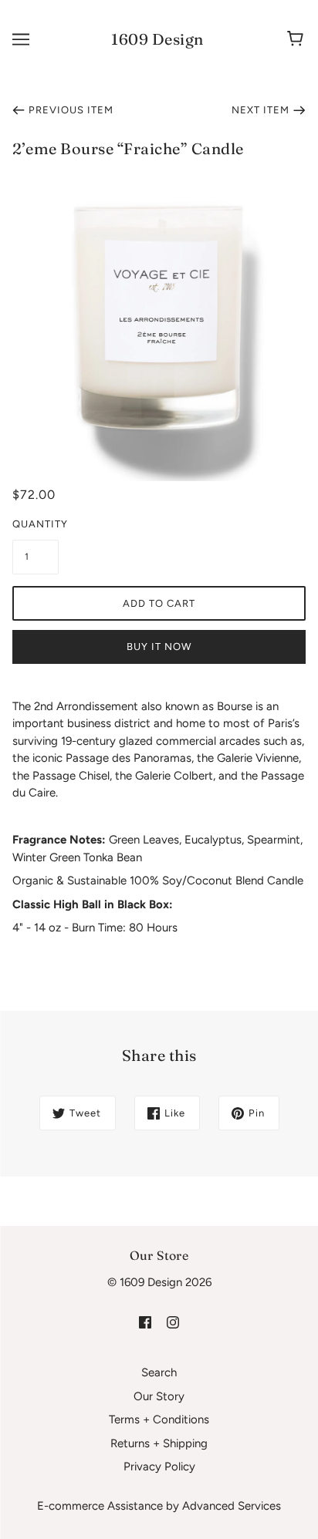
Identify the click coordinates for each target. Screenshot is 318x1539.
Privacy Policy (159, 1466)
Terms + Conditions (159, 1419)
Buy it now (159, 646)
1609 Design (157, 39)
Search (159, 1372)
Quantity (35, 524)
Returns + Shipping (159, 1443)
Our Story (159, 1396)
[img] (145, 1321)
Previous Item (71, 110)
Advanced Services (231, 1506)
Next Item (260, 110)
